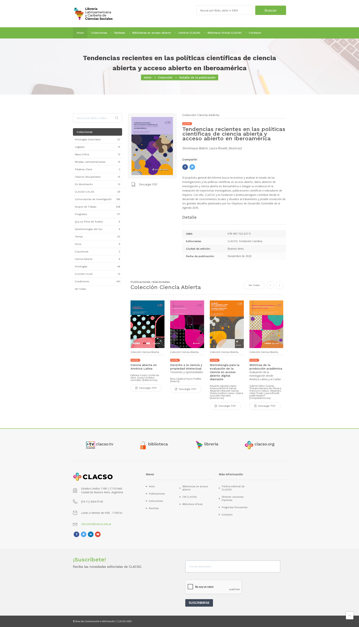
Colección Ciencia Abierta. (145, 352)
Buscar (271, 10)
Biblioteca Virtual (192, 504)
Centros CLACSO (189, 32)
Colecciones (99, 32)
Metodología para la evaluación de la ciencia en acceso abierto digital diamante (224, 372)
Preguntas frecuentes (235, 507)
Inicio (80, 32)
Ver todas (254, 285)
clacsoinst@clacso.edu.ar (96, 524)
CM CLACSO (189, 496)
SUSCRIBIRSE (199, 602)
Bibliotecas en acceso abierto (151, 32)
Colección (165, 77)
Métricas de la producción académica (265, 366)
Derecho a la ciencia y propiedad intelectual (186, 366)
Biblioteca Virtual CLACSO (224, 32)
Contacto (255, 32)
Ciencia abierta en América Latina (144, 366)
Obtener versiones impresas (233, 498)
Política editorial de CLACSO (233, 488)
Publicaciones (157, 493)
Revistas (119, 32)
